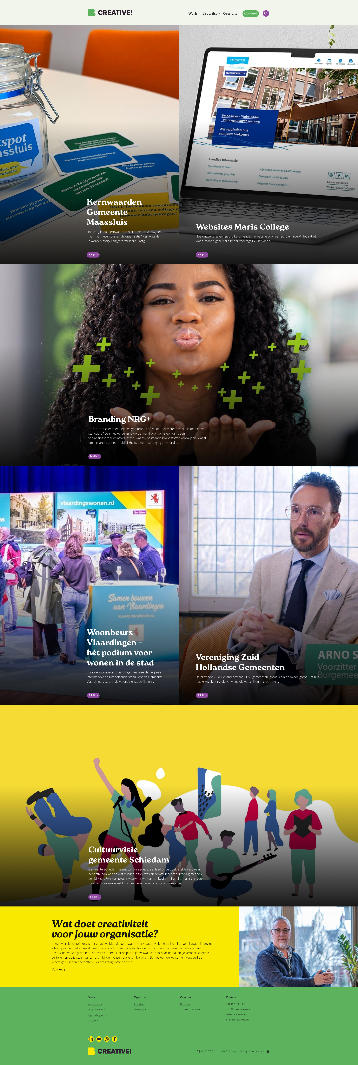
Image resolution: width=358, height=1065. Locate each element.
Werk (192, 13)
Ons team (185, 1004)
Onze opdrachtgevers (191, 1009)
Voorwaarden (256, 1051)
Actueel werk (95, 1004)
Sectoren (93, 1020)
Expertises (139, 1004)
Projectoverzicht (97, 1009)
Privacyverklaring (238, 1051)
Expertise (210, 13)
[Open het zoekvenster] (266, 13)
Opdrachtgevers (97, 1015)
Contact (250, 13)
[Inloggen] (197, 1051)
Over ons (230, 13)
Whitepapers (141, 1009)
